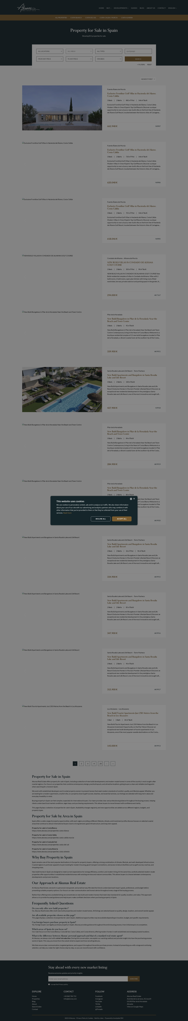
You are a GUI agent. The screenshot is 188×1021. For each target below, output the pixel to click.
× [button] (134, 499)
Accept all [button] (122, 519)
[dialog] (94, 510)
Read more (67, 513)
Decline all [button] (101, 519)
